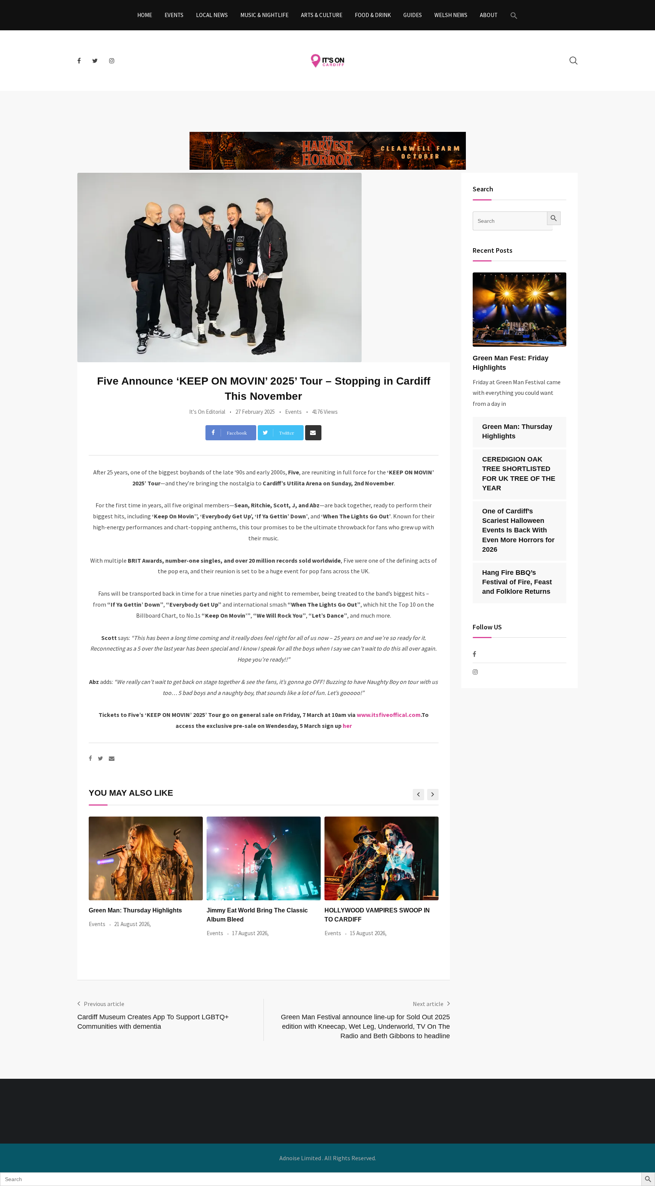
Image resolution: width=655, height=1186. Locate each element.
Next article (428, 1004)
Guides (412, 15)
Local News (212, 15)
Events (174, 15)
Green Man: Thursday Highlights (135, 910)
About (489, 15)
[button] (514, 15)
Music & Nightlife (264, 15)
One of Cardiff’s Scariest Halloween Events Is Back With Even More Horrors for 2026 (518, 530)
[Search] (573, 60)
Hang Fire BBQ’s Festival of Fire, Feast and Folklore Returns (517, 582)
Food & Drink (373, 15)
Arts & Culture (321, 15)
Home (144, 15)
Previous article (104, 1004)
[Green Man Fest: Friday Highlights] (520, 309)
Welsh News (450, 15)
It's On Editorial (207, 411)
